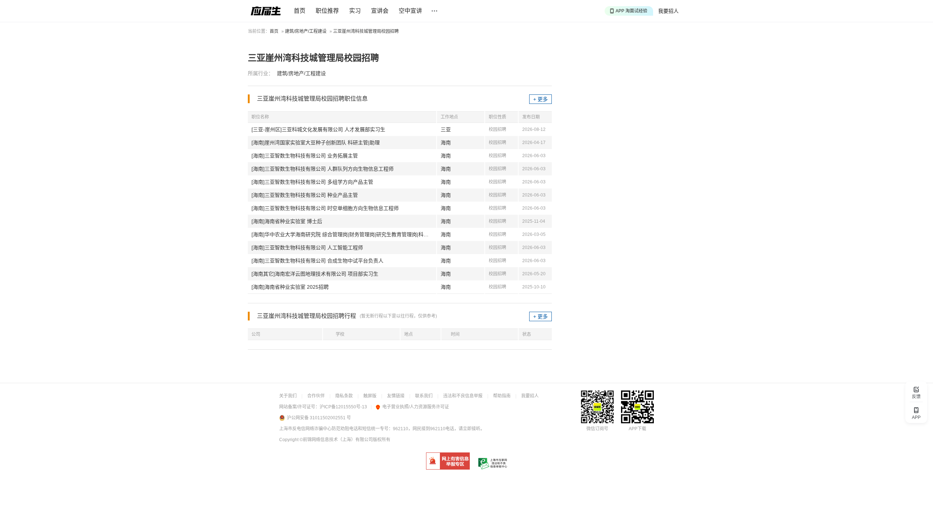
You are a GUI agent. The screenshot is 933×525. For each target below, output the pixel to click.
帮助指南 (502, 395)
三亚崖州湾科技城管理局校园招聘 (366, 31)
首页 (299, 11)
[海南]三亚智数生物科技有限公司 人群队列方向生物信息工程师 (322, 169)
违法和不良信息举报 (463, 395)
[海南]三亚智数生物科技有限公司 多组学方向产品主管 (312, 182)
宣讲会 (380, 11)
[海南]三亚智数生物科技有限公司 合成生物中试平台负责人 (317, 261)
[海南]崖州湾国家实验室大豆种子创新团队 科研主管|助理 (315, 142)
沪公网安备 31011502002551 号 (319, 417)
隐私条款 (344, 395)
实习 (355, 11)
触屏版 (369, 395)
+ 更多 (540, 99)
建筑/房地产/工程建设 (306, 31)
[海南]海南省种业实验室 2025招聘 (290, 287)
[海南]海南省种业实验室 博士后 (286, 221)
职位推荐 (327, 11)
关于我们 (288, 395)
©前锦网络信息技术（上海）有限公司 (336, 439)
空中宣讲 (410, 11)
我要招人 (668, 11)
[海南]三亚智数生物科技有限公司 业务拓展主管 (304, 156)
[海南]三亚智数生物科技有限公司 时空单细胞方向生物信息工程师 (325, 208)
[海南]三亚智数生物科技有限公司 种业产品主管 (304, 195)
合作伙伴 (316, 395)
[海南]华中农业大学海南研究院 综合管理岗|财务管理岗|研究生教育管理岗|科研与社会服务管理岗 (343, 234)
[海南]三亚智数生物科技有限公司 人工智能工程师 (307, 247)
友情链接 (396, 395)
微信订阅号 (597, 428)
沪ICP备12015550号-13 (343, 406)
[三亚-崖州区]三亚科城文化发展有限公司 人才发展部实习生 (318, 129)
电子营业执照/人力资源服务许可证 (415, 406)
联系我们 (424, 395)
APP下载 (637, 428)
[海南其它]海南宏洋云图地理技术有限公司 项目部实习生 (314, 274)
